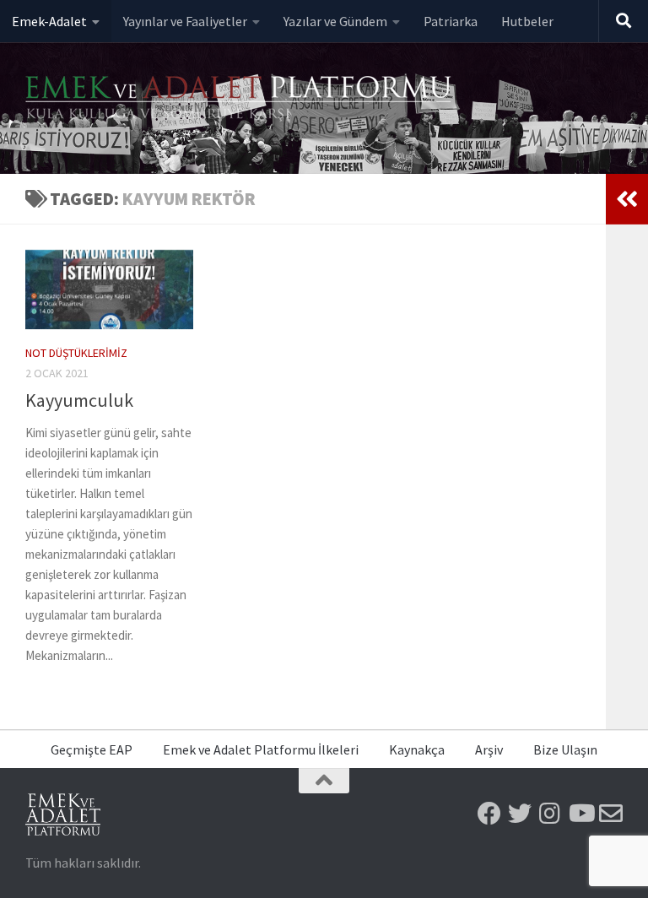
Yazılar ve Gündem (335, 21)
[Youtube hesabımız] (580, 813)
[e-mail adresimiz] (611, 813)
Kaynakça (417, 749)
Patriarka (451, 21)
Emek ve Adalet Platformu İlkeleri (261, 749)
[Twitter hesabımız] (520, 813)
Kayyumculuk (79, 400)
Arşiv (489, 749)
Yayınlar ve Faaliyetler (185, 21)
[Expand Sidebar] (627, 199)
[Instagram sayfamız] (550, 813)
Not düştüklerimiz (76, 352)
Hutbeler (527, 21)
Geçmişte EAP (91, 749)
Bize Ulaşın (565, 749)
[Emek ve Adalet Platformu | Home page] (240, 99)
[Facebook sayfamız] (489, 813)
